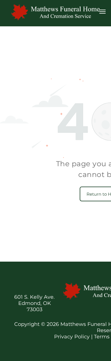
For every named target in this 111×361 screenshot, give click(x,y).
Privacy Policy (72, 337)
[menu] (102, 11)
